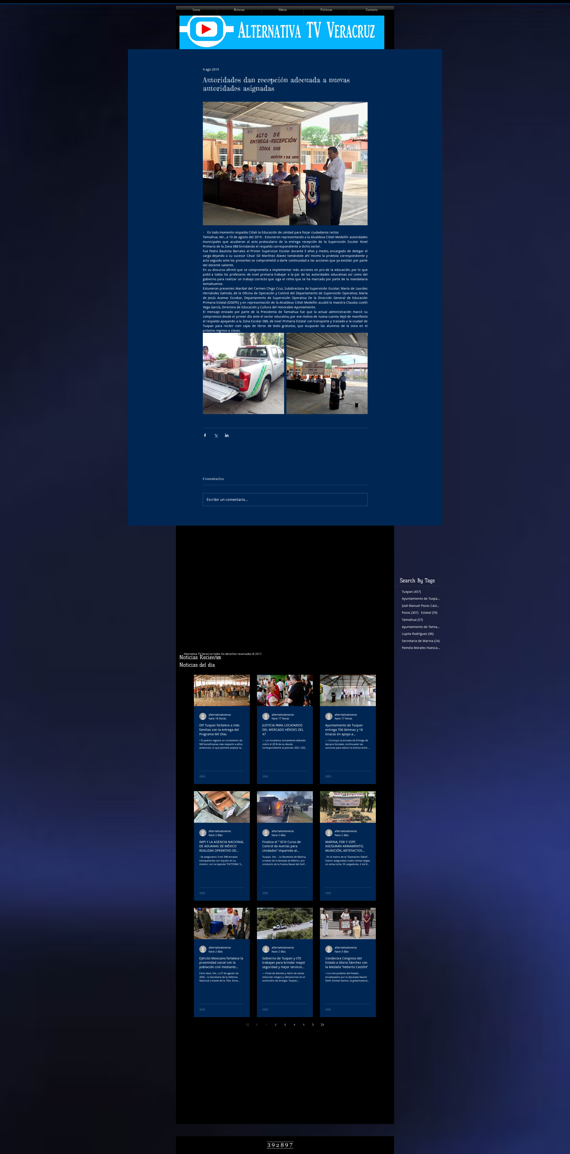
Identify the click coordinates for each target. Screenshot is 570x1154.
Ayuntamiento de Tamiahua (421, 627)
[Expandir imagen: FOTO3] (327, 373)
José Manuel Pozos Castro (421, 605)
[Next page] (313, 1025)
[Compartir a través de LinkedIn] (227, 435)
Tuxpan (411, 591)
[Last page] (322, 1025)
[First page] (248, 1025)
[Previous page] (257, 1025)
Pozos (410, 612)
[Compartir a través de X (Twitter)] (216, 435)
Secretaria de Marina (421, 641)
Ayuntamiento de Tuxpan (421, 598)
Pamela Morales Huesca (421, 648)
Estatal (429, 612)
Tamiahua (412, 620)
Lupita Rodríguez (418, 634)
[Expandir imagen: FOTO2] (243, 373)
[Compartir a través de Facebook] (205, 435)
